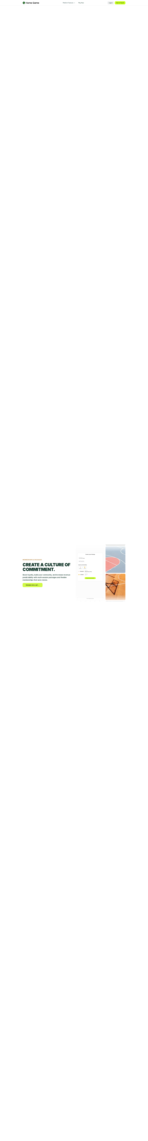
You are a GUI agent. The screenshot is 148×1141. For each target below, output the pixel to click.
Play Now (81, 3)
